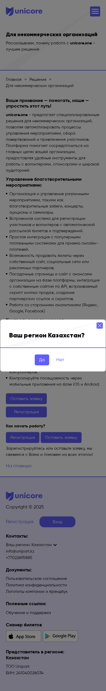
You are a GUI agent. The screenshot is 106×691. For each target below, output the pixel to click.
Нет (60, 359)
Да (42, 359)
